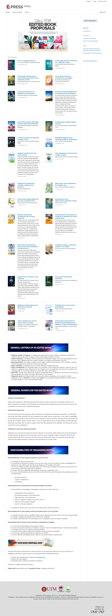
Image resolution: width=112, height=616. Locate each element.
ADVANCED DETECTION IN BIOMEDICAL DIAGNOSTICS (26, 92)
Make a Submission (90, 20)
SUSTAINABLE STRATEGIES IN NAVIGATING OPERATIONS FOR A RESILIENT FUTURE (28, 78)
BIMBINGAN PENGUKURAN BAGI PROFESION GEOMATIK (28, 306)
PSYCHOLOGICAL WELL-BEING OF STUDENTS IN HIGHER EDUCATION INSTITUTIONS (66, 216)
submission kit (41, 557)
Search (103, 12)
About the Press (102, 1)
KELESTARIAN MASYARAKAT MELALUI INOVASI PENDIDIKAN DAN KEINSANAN (28, 246)
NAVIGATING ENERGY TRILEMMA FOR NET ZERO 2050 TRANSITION (28, 123)
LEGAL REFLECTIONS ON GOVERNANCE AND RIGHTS (63, 77)
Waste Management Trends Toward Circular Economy (66, 154)
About (27, 12)
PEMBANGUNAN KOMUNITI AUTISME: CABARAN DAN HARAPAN (26, 185)
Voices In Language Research (26, 60)
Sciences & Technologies (89, 38)
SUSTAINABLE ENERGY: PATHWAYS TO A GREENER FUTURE (66, 61)
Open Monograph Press (90, 61)
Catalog (7, 12)
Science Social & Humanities (90, 41)
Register (89, 1)
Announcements (17, 12)
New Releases (86, 31)
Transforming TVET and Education (92, 53)
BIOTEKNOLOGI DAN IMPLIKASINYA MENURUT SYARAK (66, 200)
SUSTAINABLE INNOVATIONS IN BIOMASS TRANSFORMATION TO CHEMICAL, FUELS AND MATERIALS (66, 322)
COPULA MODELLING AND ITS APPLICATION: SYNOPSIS (27, 321)
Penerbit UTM (52, 595)
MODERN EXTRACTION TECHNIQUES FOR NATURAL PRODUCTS (26, 216)
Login (94, 1)
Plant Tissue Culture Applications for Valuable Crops (65, 184)
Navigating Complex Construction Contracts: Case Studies (65, 245)
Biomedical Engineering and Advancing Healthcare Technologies (66, 138)
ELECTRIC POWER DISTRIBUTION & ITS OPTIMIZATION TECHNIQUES (66, 92)
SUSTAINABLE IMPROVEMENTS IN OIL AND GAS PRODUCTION (28, 200)
